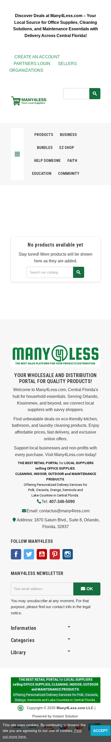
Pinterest (55, 554)
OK (89, 588)
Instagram (67, 554)
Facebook (16, 554)
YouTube (42, 554)
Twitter (29, 554)
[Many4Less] (29, 100)
